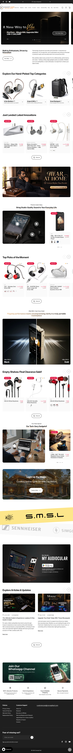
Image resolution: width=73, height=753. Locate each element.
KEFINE (51, 142)
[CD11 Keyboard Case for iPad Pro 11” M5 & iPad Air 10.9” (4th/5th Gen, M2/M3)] (20, 451)
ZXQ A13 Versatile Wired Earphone (32, 401)
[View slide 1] (58, 247)
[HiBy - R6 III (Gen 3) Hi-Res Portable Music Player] (17, 224)
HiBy (52, 233)
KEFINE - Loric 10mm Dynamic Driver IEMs (54, 145)
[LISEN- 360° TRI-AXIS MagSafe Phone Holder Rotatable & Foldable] (14, 446)
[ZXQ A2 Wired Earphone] (13, 386)
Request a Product (21, 719)
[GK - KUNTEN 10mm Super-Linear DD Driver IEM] (36, 272)
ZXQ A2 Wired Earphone (11, 401)
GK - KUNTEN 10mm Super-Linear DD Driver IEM (33, 288)
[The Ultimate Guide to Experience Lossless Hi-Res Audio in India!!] (19, 603)
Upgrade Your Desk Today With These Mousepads (54, 618)
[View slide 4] (62, 462)
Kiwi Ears (6, 142)
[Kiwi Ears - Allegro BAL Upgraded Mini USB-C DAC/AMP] (13, 130)
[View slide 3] (61, 247)
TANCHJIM (52, 284)
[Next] (50, 1)
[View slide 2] (60, 247)
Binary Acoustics (31, 142)
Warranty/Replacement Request (24, 715)
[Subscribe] (32, 737)
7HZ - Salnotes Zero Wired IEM (10, 287)
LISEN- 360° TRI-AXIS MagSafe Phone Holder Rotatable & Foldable (57, 456)
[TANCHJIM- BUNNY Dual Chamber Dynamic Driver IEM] (59, 272)
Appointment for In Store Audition (24, 717)
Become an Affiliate (21, 713)
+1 (16, 291)
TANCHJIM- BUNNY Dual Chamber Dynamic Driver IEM (56, 288)
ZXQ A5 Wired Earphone (57, 401)
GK (27, 284)
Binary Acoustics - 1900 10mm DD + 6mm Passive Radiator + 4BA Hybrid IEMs (34, 146)
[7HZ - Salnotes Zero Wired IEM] (13, 272)
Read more (5, 634)
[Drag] (36, 342)
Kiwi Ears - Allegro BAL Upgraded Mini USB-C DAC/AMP (11, 145)
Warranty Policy (7, 713)
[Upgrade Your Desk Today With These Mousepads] (54, 603)
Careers (18, 722)
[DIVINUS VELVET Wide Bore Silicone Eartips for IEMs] (36, 224)
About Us (18, 708)
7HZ (5, 284)
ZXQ (5, 399)
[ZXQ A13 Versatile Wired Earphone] (36, 386)
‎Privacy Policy (6, 708)
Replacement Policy (8, 715)
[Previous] (23, 1)
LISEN (52, 452)
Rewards (18, 711)
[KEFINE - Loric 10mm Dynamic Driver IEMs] (59, 130)
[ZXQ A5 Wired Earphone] (59, 386)
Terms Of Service (7, 711)
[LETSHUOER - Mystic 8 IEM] (32, 234)
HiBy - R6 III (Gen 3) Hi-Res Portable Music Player (57, 237)
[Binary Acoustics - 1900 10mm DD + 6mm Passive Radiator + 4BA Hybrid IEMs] (36, 130)
